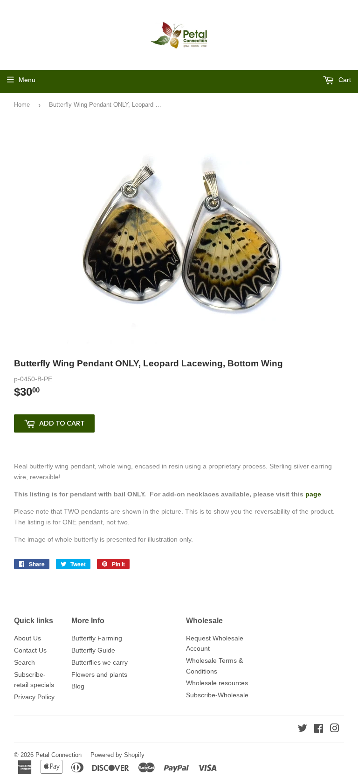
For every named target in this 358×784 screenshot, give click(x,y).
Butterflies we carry (99, 662)
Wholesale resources (217, 683)
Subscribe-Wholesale (217, 695)
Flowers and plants (99, 674)
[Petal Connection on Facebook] (319, 729)
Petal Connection (58, 754)
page (314, 494)
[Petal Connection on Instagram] (334, 729)
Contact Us (30, 650)
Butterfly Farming (96, 638)
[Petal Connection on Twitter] (302, 729)
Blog (77, 686)
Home (22, 104)
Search (24, 662)
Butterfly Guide (93, 650)
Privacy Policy (34, 697)
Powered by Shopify (117, 754)
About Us (27, 638)
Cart (344, 79)
